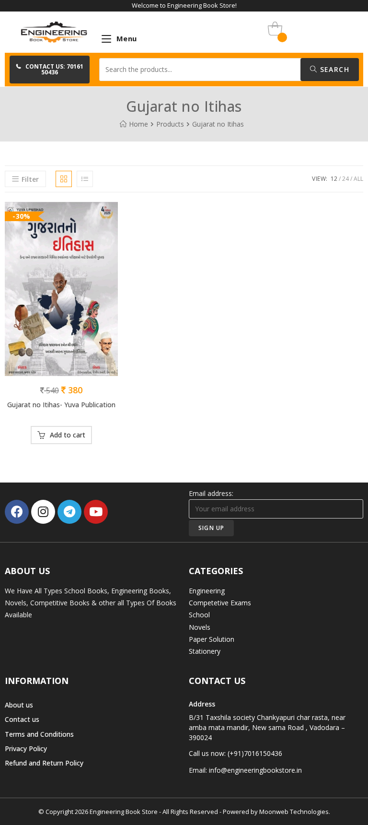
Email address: (211, 493)
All (358, 179)
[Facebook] (17, 512)
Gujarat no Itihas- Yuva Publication (61, 404)
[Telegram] (69, 512)
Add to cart (67, 434)
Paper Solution (211, 639)
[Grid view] (64, 179)
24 (345, 179)
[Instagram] (43, 512)
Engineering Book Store (124, 811)
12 (334, 179)
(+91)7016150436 (255, 753)
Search (333, 69)
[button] (50, 69)
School (199, 614)
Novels (199, 627)
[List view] (85, 179)
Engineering (207, 590)
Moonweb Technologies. (294, 811)
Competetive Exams (220, 602)
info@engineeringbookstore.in (255, 770)
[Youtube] (96, 512)
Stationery (204, 651)
